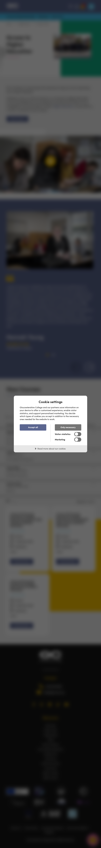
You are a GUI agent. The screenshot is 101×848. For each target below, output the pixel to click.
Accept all (33, 427)
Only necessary (67, 427)
